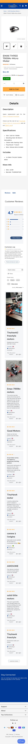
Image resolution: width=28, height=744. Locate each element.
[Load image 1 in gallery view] (7, 46)
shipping (12, 280)
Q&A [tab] (14, 193)
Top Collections (7, 715)
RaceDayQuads (19, 736)
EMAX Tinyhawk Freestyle (11, 116)
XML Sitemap (9, 734)
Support (4, 706)
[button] (1, 5)
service (18, 280)
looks (9, 284)
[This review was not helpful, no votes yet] (19, 354)
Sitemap (17, 734)
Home (5, 11)
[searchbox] (14, 270)
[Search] (20, 6)
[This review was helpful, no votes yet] (16, 354)
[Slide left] (1, 46)
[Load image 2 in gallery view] (14, 46)
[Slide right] (26, 46)
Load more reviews (14, 661)
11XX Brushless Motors (13, 11)
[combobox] (18, 287)
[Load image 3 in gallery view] (21, 46)
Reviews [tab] (7, 193)
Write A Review (16, 238)
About (3, 710)
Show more (14, 284)
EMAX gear (8, 125)
